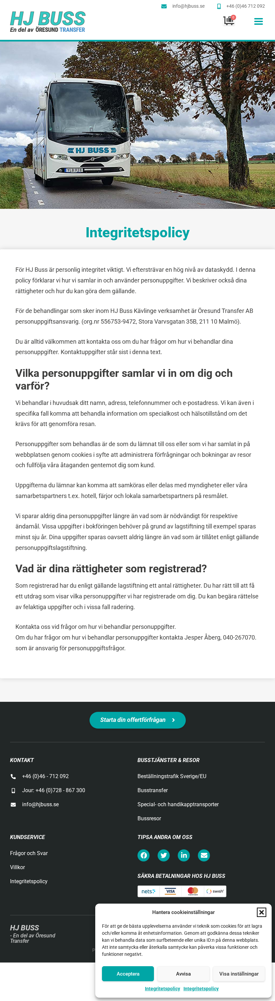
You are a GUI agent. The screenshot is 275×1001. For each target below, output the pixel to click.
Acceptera (128, 974)
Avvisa (183, 974)
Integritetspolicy (162, 988)
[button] (261, 912)
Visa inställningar (239, 974)
